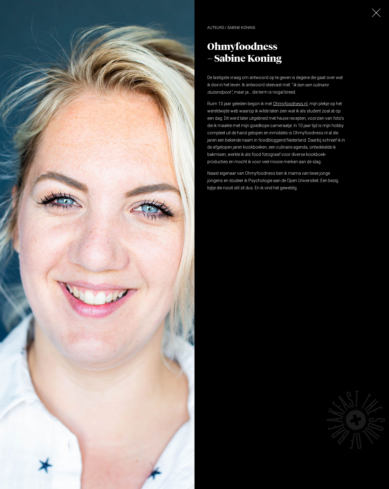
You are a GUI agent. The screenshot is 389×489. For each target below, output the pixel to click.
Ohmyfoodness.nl (290, 103)
